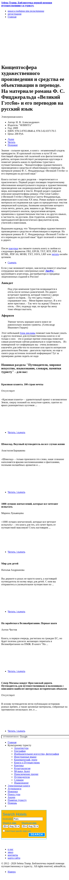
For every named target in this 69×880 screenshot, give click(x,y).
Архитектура (21, 748)
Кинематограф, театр (25, 759)
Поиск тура (14, 794)
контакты (13, 855)
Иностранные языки (25, 756)
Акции (11, 797)
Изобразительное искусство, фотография (36, 754)
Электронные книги (19, 785)
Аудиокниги (14, 788)
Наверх (12, 871)
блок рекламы (27, 333)
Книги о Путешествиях (27, 762)
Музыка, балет (22, 771)
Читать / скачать (16, 432)
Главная (12, 742)
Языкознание (21, 782)
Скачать (12, 262)
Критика (19, 765)
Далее (11, 139)
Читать (11, 142)
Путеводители (22, 777)
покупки (13, 248)
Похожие (13, 145)
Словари (19, 780)
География (20, 751)
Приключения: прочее (26, 774)
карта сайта (14, 858)
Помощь (12, 803)
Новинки (13, 791)
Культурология (22, 768)
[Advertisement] (24, 41)
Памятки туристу (17, 800)
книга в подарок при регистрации (26, 11)
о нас (10, 849)
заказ (10, 852)
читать (55, 254)
